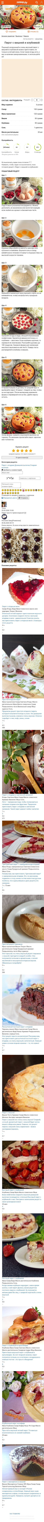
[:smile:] (26, 490)
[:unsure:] (39, 490)
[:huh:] (41, 490)
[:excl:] (3, 493)
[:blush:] (34, 490)
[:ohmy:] (10, 490)
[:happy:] (18, 490)
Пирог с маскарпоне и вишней (13, 1482)
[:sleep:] (13, 490)
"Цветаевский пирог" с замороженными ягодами (21, 864)
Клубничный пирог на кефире (13, 1423)
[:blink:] (5, 493)
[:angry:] (15, 493)
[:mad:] (28, 490)
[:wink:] (3, 490)
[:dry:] (15, 490)
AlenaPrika (38, 39)
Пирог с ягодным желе (10, 606)
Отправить (24, 498)
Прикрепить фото (10, 498)
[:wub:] (23, 490)
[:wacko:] (5, 490)
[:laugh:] (8, 493)
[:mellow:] (10, 493)
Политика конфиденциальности (22, 1518)
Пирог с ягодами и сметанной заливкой (17, 795)
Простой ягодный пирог (11, 700)
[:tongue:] (13, 493)
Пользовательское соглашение (22, 1516)
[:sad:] (8, 490)
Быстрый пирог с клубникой (13, 1190)
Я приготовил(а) (22, 458)
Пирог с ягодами (8, 465)
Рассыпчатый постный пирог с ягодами (17, 1027)
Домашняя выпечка (22, 465)
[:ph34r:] (36, 490)
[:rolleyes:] (31, 490)
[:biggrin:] (18, 493)
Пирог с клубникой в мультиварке (15, 1345)
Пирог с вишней (8, 1113)
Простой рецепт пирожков (12, 944)
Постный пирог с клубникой (13, 1278)
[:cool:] (21, 490)
